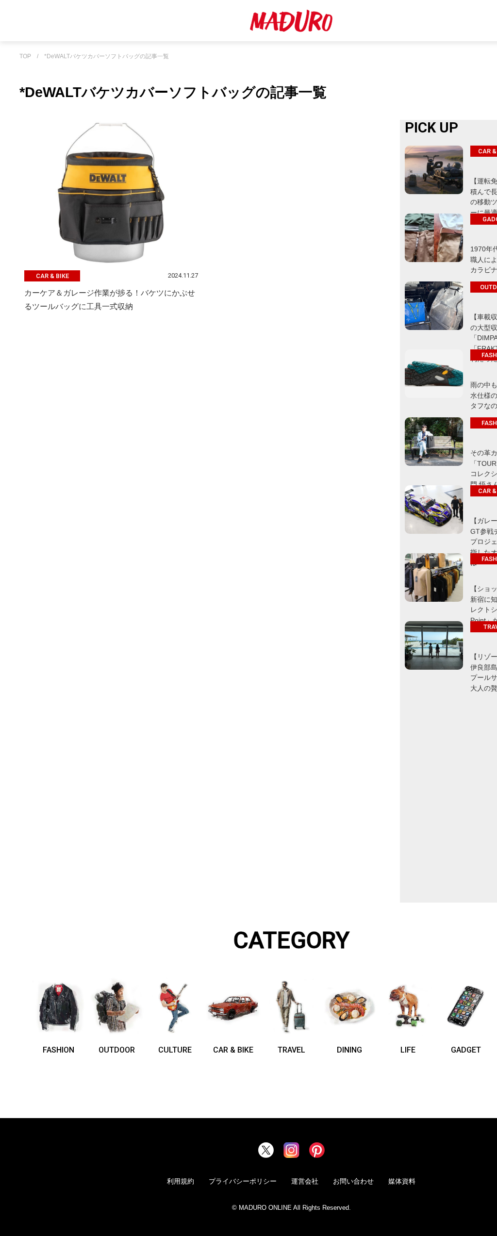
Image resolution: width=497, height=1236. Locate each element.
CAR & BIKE (233, 1050)
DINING (349, 1050)
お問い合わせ (353, 1181)
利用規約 (180, 1181)
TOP (25, 56)
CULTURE (175, 1050)
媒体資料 (401, 1181)
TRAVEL (291, 1050)
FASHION (58, 1050)
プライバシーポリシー (243, 1181)
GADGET (466, 1050)
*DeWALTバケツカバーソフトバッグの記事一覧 (106, 56)
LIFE (407, 1050)
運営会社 (304, 1181)
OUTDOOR (117, 1050)
